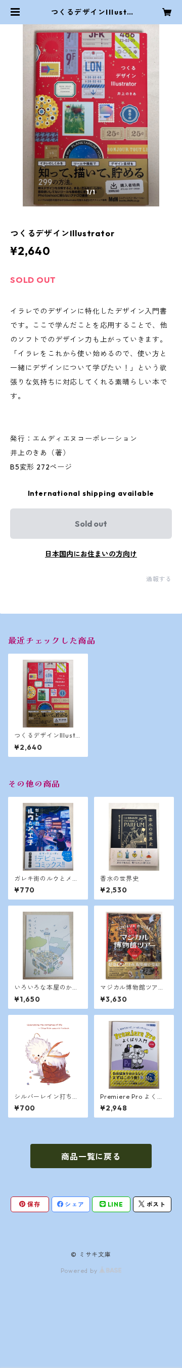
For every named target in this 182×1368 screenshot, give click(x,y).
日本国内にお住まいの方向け (91, 554)
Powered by (80, 1270)
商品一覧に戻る (91, 1156)
